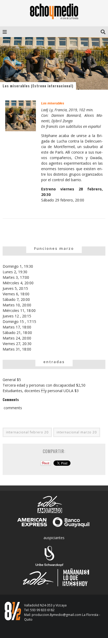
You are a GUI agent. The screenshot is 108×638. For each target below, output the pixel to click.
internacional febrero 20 (27, 432)
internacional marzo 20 (77, 432)
